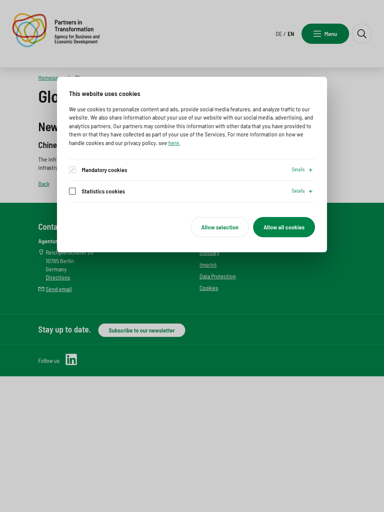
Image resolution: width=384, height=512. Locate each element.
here (173, 142)
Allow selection (219, 227)
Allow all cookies (284, 227)
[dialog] (192, 164)
